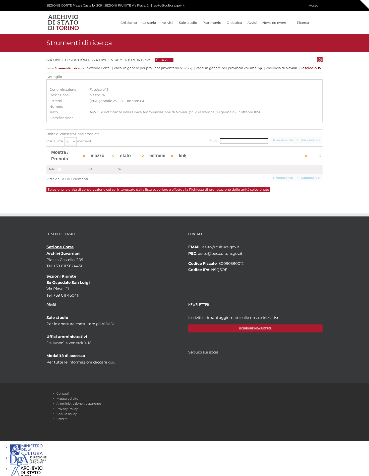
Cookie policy (66, 414)
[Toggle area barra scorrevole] (364, 4)
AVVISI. (108, 323)
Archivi (53, 60)
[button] (316, 22)
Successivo (310, 140)
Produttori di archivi (85, 60)
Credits (61, 419)
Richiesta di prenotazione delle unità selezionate (229, 189)
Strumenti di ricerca (130, 60)
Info (52, 169)
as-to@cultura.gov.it (169, 5)
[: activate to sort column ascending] (315, 156)
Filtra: (213, 141)
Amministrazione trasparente (78, 403)
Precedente (283, 140)
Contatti (62, 393)
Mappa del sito (67, 398)
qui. (111, 362)
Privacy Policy (67, 409)
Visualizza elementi (69, 141)
